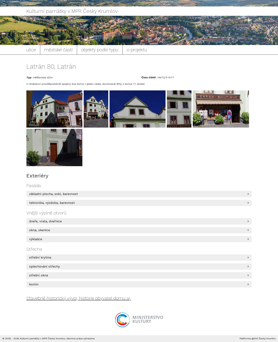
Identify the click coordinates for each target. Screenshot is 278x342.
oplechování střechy (44, 266)
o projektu (137, 49)
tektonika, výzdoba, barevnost (52, 203)
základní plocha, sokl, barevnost (53, 194)
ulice (31, 49)
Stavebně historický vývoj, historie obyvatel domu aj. (78, 298)
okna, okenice (39, 230)
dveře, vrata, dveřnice (45, 221)
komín (33, 284)
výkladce (35, 239)
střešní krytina (40, 257)
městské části (58, 49)
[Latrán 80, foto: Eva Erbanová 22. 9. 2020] (54, 109)
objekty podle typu (99, 49)
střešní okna (38, 275)
